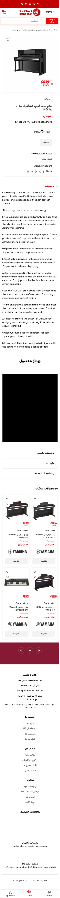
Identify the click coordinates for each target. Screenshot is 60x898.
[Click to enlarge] (51, 84)
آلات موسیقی (44, 30)
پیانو (14, 30)
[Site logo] (30, 12)
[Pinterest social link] (30, 4)
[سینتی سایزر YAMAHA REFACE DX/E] (16, 584)
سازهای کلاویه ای (27, 30)
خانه (56, 30)
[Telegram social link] (22, 4)
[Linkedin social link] (26, 4)
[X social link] (34, 4)
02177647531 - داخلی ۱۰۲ (30, 680)
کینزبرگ (41, 162)
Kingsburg (49, 162)
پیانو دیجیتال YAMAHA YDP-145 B (45, 536)
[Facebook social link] (38, 4)
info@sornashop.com (30, 690)
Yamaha (51, 541)
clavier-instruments (46, 162)
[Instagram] (21, 650)
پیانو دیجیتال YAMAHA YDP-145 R (18, 536)
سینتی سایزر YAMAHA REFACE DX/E (18, 609)
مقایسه (46, 142)
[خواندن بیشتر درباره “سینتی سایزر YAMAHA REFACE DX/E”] (7, 571)
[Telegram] (39, 650)
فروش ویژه (52, 21)
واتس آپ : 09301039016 (30, 685)
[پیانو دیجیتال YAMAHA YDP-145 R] (16, 511)
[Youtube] (30, 650)
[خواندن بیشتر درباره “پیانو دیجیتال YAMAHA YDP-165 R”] (35, 571)
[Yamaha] (45, 551)
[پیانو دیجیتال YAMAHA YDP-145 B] (44, 511)
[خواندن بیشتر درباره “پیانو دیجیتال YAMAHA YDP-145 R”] (7, 499)
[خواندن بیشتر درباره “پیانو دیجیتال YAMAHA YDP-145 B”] (35, 499)
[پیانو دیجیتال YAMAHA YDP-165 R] (44, 584)
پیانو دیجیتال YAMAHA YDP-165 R (45, 609)
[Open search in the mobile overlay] (23, 21)
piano (50, 162)
